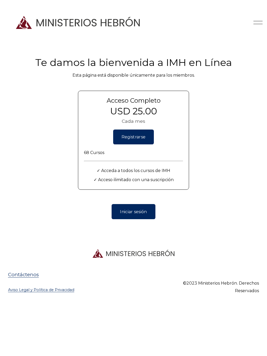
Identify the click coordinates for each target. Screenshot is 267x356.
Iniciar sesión (133, 211)
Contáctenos (23, 275)
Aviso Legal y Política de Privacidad (41, 289)
